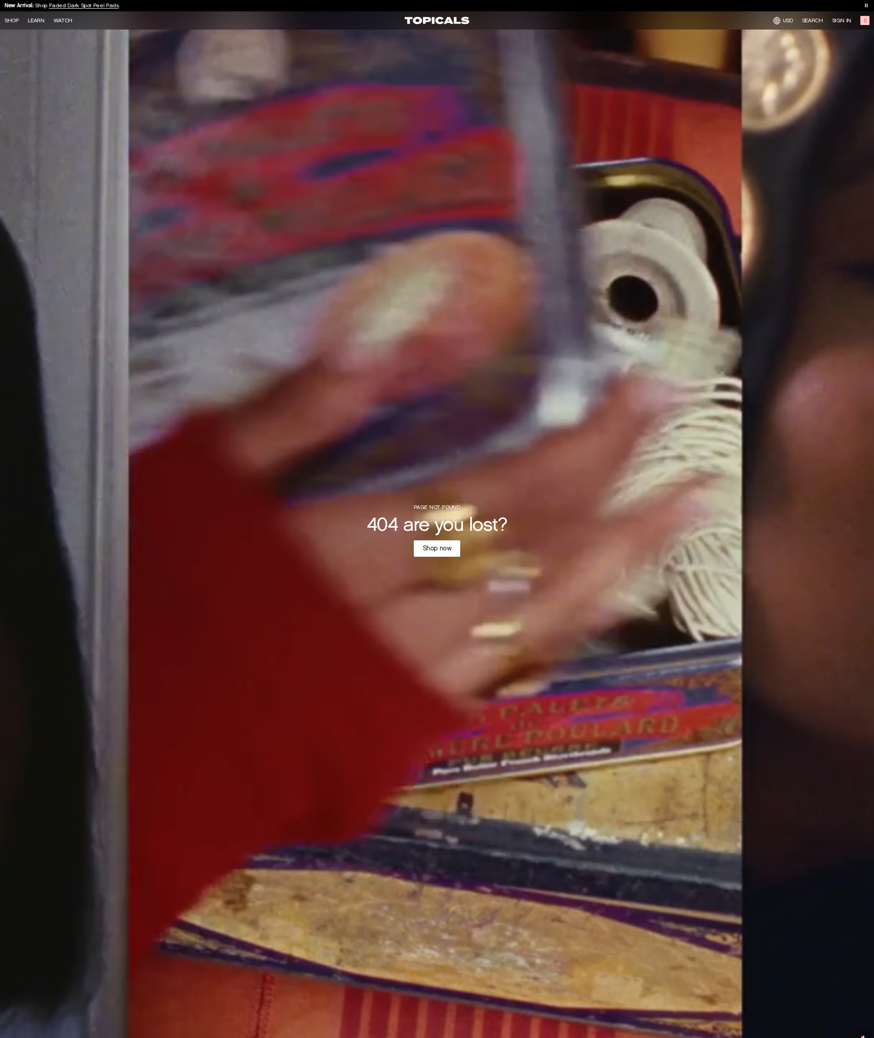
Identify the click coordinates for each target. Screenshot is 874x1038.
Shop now (437, 548)
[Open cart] (864, 20)
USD (788, 20)
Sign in (841, 20)
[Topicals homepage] (437, 20)
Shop (12, 20)
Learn (36, 20)
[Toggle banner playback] (866, 5)
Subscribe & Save (66, 8)
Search (812, 20)
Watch (63, 20)
